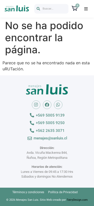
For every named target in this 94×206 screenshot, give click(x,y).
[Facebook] (47, 104)
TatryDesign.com (77, 199)
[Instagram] (36, 104)
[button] (51, 9)
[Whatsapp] (58, 104)
